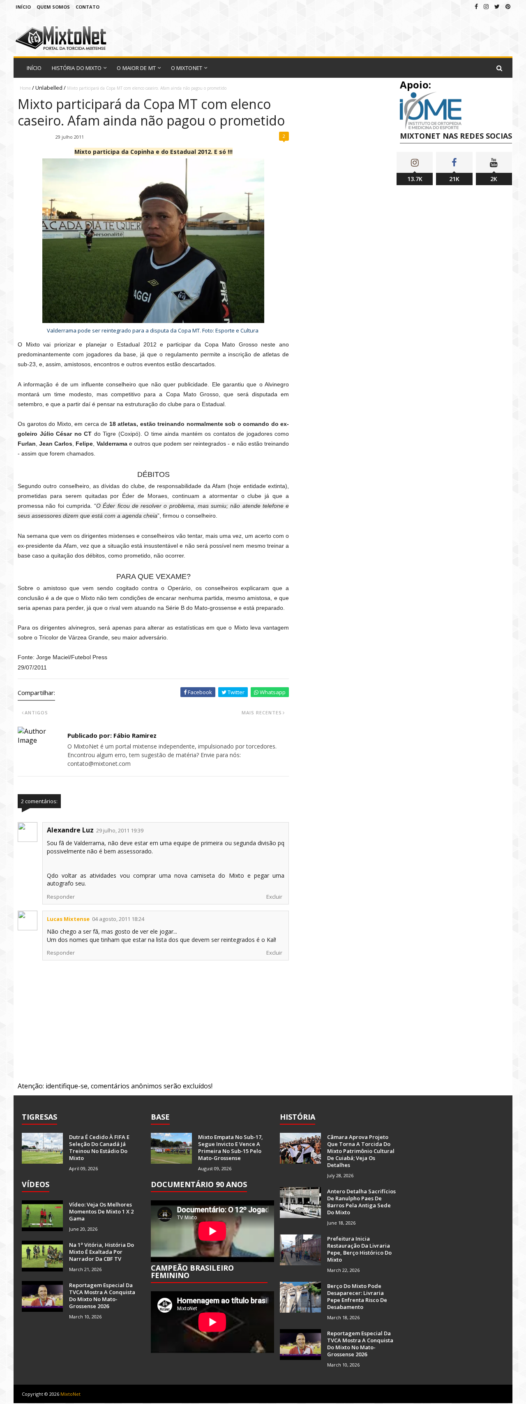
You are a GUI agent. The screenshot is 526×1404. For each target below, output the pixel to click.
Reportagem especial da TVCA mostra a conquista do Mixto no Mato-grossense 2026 (102, 1295)
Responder (61, 896)
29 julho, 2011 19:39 (119, 830)
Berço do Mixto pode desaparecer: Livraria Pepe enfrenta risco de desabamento (357, 1296)
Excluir (274, 896)
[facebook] (476, 6)
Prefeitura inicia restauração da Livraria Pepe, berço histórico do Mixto (359, 1249)
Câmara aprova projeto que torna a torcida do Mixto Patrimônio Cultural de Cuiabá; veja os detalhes (360, 1151)
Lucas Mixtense (68, 919)
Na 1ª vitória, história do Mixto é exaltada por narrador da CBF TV (101, 1251)
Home (25, 88)
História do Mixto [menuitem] (77, 68)
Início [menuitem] (34, 68)
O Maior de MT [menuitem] (136, 68)
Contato (87, 7)
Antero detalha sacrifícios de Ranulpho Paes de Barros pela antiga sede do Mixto (361, 1202)
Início (23, 7)
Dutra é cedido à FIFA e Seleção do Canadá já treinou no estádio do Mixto (99, 1147)
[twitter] (497, 6)
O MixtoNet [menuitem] (186, 68)
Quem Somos (53, 7)
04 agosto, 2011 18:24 (118, 919)
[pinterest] (507, 6)
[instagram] (486, 6)
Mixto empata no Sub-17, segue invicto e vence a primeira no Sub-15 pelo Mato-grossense (230, 1147)
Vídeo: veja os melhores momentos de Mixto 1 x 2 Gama (101, 1211)
